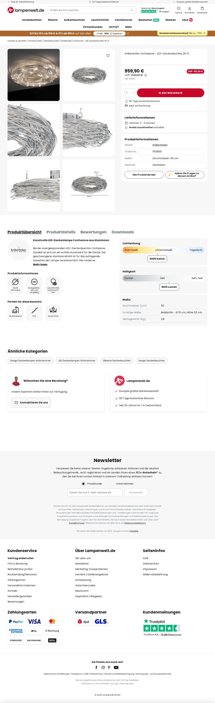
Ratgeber (96, 596)
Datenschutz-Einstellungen (57, 673)
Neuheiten (148, 20)
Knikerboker (160, 145)
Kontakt (12, 591)
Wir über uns (83, 558)
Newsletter (82, 563)
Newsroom (82, 591)
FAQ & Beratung (17, 563)
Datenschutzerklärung (135, 523)
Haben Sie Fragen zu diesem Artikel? (187, 175)
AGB (145, 558)
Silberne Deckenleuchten (117, 360)
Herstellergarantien (20, 596)
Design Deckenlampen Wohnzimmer (30, 360)
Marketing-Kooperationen (91, 569)
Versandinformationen (22, 585)
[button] (34, 130)
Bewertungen (94, 232)
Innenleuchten (35, 40)
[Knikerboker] (19, 249)
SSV (109, 33)
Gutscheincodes (85, 585)
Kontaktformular (77, 523)
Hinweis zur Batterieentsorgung (119, 673)
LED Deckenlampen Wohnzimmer (77, 360)
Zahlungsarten (16, 580)
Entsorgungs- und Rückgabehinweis (153, 673)
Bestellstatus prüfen (20, 569)
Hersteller (134, 531)
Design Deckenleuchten (152, 360)
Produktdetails (61, 232)
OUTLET (114, 27)
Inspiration (81, 596)
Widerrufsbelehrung (155, 574)
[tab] (25, 232)
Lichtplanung (83, 580)
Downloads (123, 232)
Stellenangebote (97, 574)
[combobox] (92, 10)
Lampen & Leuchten (17, 40)
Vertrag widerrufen (21, 558)
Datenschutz (151, 563)
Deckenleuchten (51, 40)
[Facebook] (98, 667)
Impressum (150, 569)
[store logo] (26, 10)
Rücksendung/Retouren (22, 574)
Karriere (80, 574)
